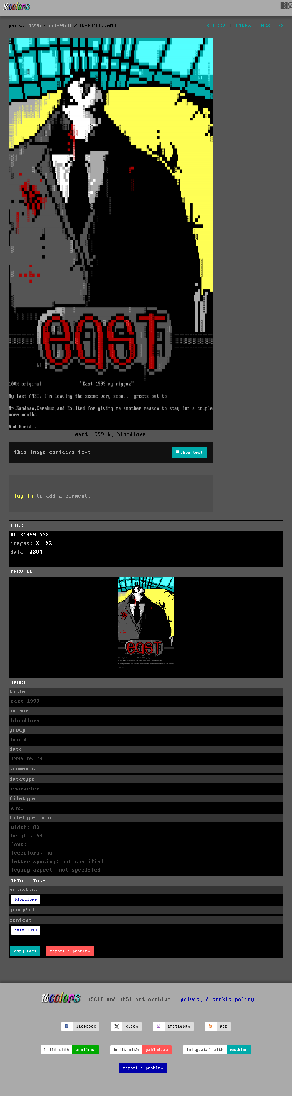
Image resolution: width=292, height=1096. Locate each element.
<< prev (214, 25)
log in (23, 496)
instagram (179, 1026)
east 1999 (26, 930)
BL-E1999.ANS (30, 535)
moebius (239, 1050)
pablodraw (157, 1050)
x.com (132, 1026)
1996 (35, 25)
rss (224, 1026)
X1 (39, 543)
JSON (36, 552)
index (243, 25)
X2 (49, 543)
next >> (272, 25)
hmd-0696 (60, 25)
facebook (86, 1026)
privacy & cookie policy (217, 999)
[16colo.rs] (16, 8)
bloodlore (26, 899)
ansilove (86, 1050)
